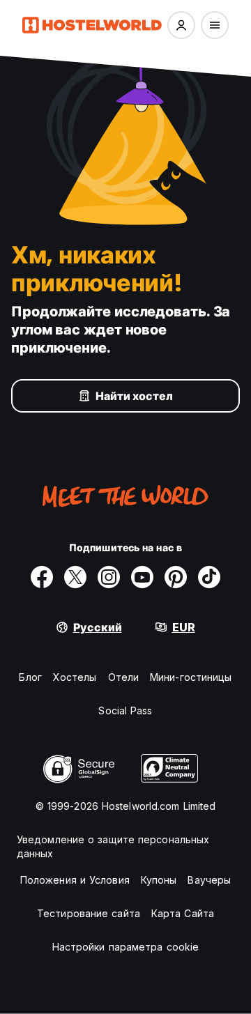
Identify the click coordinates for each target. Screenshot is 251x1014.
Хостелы (75, 677)
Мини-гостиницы (190, 677)
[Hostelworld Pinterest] (176, 577)
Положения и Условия (75, 880)
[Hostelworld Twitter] (75, 577)
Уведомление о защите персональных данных (113, 846)
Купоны (159, 880)
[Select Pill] (181, 25)
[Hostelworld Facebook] (42, 577)
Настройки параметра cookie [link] (125, 947)
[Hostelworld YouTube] (142, 577)
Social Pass (125, 710)
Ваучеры (209, 880)
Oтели (123, 677)
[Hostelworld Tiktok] (209, 577)
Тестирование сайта (88, 913)
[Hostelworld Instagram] (109, 577)
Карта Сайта (182, 913)
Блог (30, 677)
